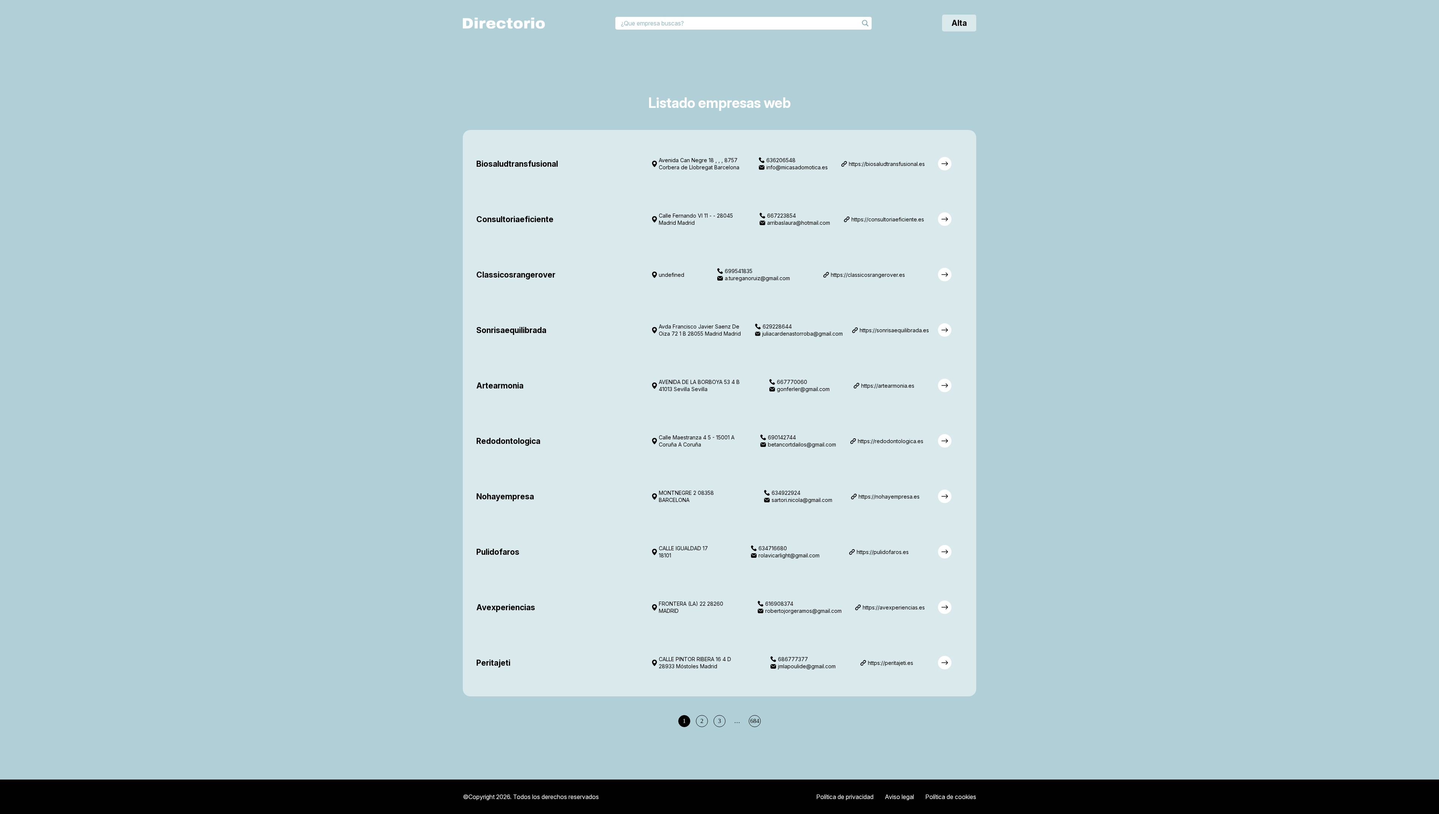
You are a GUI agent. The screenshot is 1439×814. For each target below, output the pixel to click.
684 (754, 721)
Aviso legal (899, 797)
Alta (959, 23)
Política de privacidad (845, 797)
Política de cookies (950, 797)
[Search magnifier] (865, 23)
